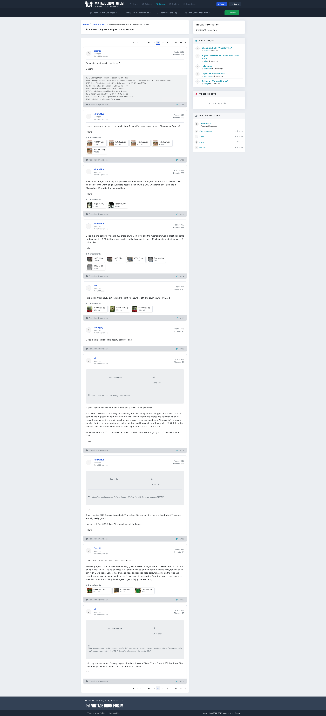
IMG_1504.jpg (164, 142)
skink (206, 50)
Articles (148, 4)
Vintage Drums (98, 24)
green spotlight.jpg (101, 589)
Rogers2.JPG (120, 204)
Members (190, 4)
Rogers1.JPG (98, 204)
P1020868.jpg (144, 308)
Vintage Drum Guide (96, 713)
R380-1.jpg (98, 258)
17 (163, 42)
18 (167, 42)
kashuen (202, 147)
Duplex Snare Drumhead (213, 73)
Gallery (175, 4)
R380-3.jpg (138, 258)
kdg (205, 61)
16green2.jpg (125, 589)
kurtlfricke (206, 123)
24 (176, 42)
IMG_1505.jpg (99, 149)
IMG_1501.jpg (98, 142)
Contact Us (114, 713)
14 (149, 42)
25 (181, 42)
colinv (201, 136)
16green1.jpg (147, 589)
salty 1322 (208, 76)
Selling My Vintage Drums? (215, 81)
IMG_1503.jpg (142, 142)
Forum (162, 4)
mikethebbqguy (205, 131)
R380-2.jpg (118, 258)
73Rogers (207, 69)
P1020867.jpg (122, 308)
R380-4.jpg (159, 258)
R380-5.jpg (98, 266)
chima (201, 142)
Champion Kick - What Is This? (217, 48)
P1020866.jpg (99, 308)
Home (135, 4)
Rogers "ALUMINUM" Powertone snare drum (220, 57)
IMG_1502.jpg (120, 142)
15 (154, 42)
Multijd (206, 84)
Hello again (207, 66)
